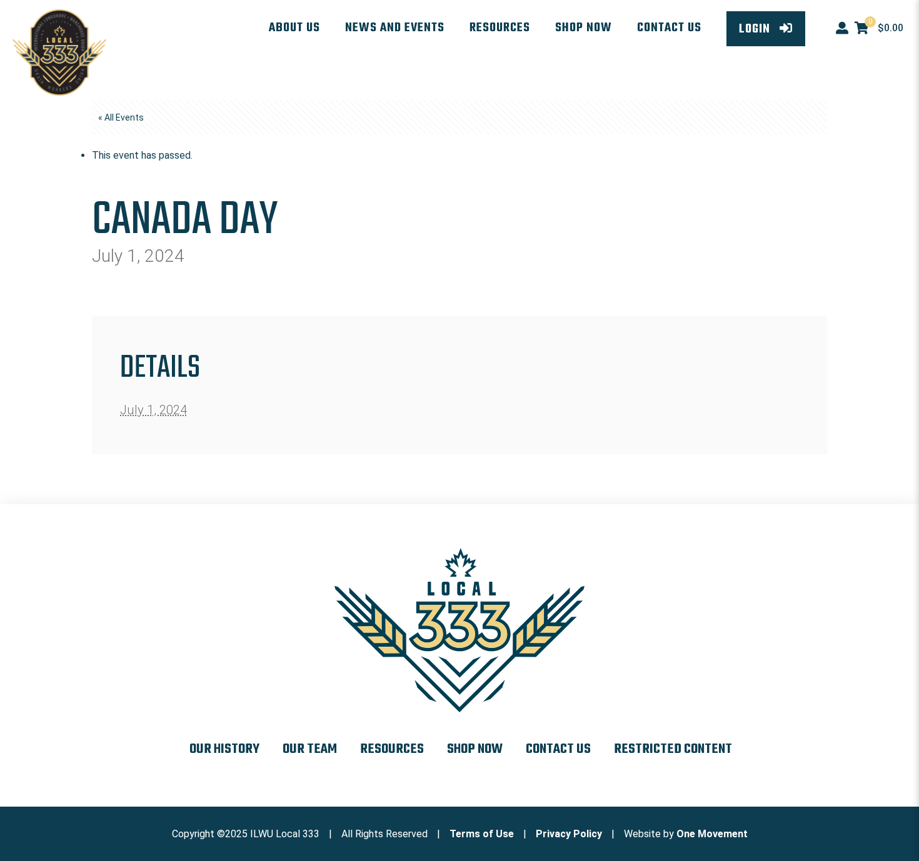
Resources (392, 749)
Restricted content (673, 749)
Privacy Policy (569, 834)
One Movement (712, 834)
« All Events (121, 117)
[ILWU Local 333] (59, 52)
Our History (224, 749)
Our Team (310, 749)
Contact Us (558, 749)
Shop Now (475, 749)
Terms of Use (481, 834)
